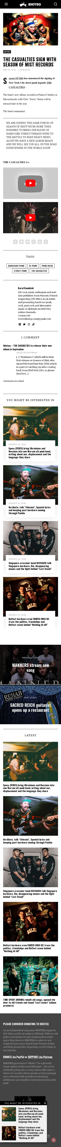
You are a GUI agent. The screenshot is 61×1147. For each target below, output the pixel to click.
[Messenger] (21, 242)
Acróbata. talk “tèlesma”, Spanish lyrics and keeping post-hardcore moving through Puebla (30, 510)
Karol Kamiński (26, 288)
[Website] (33, 324)
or (26, 1057)
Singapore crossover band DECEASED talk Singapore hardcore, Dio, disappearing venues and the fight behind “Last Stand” (30, 565)
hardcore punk (16, 265)
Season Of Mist (16, 78)
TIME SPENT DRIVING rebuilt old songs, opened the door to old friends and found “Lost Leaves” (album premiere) (29, 1002)
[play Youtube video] (30, 183)
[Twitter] (27, 242)
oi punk (33, 265)
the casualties (39, 270)
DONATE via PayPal (13, 1057)
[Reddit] (40, 242)
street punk (20, 270)
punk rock (47, 265)
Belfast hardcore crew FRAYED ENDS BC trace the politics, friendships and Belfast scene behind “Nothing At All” (31, 1133)
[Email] (46, 242)
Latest (7, 52)
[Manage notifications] (53, 1140)
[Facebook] (15, 242)
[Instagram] (29, 324)
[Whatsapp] (33, 242)
